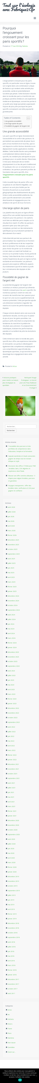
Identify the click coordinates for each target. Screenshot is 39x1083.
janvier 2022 (12, 760)
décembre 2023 (13, 652)
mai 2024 (11, 629)
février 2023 (12, 699)
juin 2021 (11, 792)
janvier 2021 (12, 816)
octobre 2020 (12, 830)
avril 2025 (11, 577)
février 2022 (12, 755)
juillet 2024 (12, 619)
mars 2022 (11, 750)
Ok (20, 1080)
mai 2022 (11, 741)
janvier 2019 (12, 919)
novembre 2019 (13, 881)
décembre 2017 (13, 979)
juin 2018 (11, 951)
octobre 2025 (12, 549)
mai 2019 (11, 905)
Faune (10, 1029)
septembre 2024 (14, 610)
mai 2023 (11, 685)
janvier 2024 (12, 647)
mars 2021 (11, 806)
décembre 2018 (13, 923)
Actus (15, 366)
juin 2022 (11, 736)
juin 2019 (11, 900)
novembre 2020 (13, 825)
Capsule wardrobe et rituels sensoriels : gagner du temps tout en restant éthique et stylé (22, 458)
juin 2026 (11, 516)
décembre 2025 (13, 540)
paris (25, 290)
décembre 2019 (13, 876)
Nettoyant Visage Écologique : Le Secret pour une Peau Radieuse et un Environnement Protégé (28, 383)
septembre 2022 (14, 722)
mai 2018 (11, 956)
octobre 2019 (12, 886)
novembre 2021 (13, 769)
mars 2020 (11, 862)
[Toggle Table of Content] (27, 118)
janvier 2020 (12, 872)
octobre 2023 (12, 661)
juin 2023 (11, 680)
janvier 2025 (12, 591)
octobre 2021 (12, 774)
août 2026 (11, 507)
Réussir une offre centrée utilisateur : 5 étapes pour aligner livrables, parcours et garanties (21, 478)
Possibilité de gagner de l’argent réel (17, 126)
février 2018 (12, 970)
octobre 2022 (12, 718)
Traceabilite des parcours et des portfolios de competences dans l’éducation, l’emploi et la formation (20, 448)
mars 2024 (11, 638)
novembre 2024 (13, 601)
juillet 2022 (12, 732)
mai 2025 (11, 573)
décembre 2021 (13, 764)
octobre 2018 (12, 933)
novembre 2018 (13, 928)
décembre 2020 (13, 820)
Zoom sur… (12, 1052)
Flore (9, 1033)
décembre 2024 (13, 596)
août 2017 (11, 993)
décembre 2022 (13, 708)
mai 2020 (11, 853)
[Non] (37, 1076)
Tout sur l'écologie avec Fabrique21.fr (19, 7)
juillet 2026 (12, 512)
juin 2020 (11, 848)
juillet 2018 (12, 947)
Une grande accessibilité (13, 121)
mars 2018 (11, 965)
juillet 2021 (12, 788)
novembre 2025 (13, 545)
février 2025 (12, 587)
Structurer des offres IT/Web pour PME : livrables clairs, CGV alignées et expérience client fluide (22, 468)
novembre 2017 (13, 984)
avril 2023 (11, 689)
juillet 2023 (12, 675)
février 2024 (12, 643)
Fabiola (25, 46)
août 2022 (11, 727)
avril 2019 (11, 909)
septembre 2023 (14, 666)
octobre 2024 (12, 605)
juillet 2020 (12, 844)
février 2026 (12, 535)
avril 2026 (11, 526)
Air (9, 1014)
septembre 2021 (14, 778)
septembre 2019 (14, 890)
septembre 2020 (14, 834)
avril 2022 (11, 746)
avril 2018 (11, 961)
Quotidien (11, 1047)
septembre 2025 (14, 554)
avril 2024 (11, 633)
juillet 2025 (12, 563)
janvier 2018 (12, 975)
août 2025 (11, 559)
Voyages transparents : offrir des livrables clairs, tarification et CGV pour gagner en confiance (21, 488)
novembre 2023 (13, 657)
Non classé (11, 1043)
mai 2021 (11, 797)
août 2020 (11, 839)
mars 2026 (11, 530)
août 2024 (11, 615)
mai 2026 (11, 521)
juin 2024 (11, 624)
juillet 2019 (12, 895)
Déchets (11, 1019)
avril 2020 (11, 858)
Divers (10, 1024)
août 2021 (11, 783)
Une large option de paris (13, 123)
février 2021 (12, 811)
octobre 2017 (12, 989)
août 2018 (11, 942)
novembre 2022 (13, 713)
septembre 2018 (14, 937)
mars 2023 (11, 694)
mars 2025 (11, 582)
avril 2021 (11, 802)
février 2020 (12, 867)
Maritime (11, 1038)
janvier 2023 (12, 703)
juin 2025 (11, 568)
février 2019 (12, 914)
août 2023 (11, 671)
